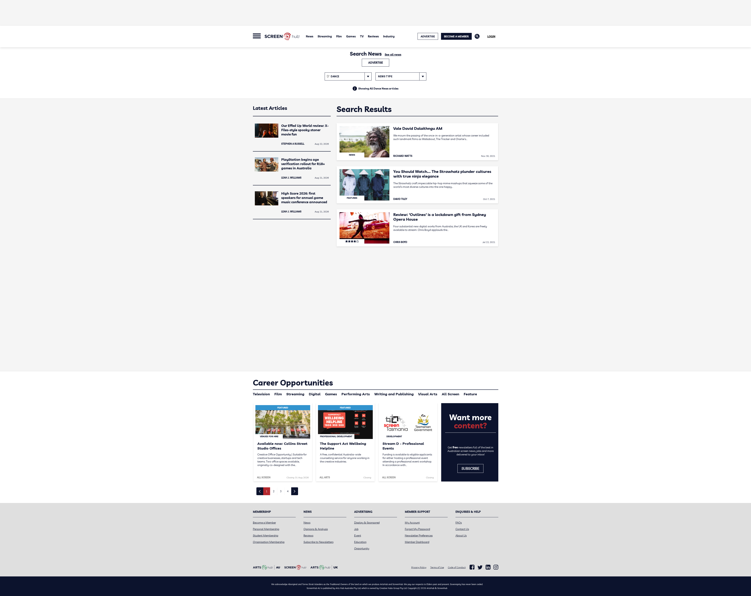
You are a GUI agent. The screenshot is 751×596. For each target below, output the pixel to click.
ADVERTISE (428, 36)
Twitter (480, 567)
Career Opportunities (293, 382)
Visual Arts (427, 394)
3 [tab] (280, 491)
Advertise (375, 62)
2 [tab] (273, 491)
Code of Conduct (457, 567)
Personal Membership (266, 529)
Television (261, 394)
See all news (393, 54)
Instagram (495, 567)
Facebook (472, 567)
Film (339, 36)
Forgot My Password (417, 529)
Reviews (373, 36)
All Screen (450, 394)
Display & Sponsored (367, 522)
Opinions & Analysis (316, 529)
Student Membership (265, 535)
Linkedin (488, 567)
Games (351, 36)
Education (360, 542)
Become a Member (456, 36)
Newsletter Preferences (419, 535)
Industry (389, 36)
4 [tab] (287, 491)
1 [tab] (266, 491)
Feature (470, 394)
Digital (315, 394)
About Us (461, 535)
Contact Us (462, 529)
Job (356, 529)
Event (357, 535)
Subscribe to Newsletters (318, 542)
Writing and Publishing (394, 394)
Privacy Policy (418, 567)
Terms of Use (437, 567)
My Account (412, 522)
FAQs (458, 522)
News (309, 36)
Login (491, 36)
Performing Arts (355, 394)
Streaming (325, 36)
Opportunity (361, 548)
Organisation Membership (269, 542)
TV (362, 36)
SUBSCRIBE (470, 468)
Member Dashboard (417, 542)
